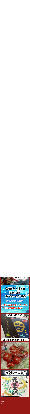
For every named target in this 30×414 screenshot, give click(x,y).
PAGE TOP (28, 400)
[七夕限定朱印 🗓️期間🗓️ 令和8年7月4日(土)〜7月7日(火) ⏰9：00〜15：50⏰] (15, 383)
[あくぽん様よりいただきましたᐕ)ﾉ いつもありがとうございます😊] (15, 327)
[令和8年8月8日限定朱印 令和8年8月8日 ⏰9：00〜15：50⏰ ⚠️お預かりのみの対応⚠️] (15, 299)
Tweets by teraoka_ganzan (7, 403)
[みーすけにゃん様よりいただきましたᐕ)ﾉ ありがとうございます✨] (15, 355)
